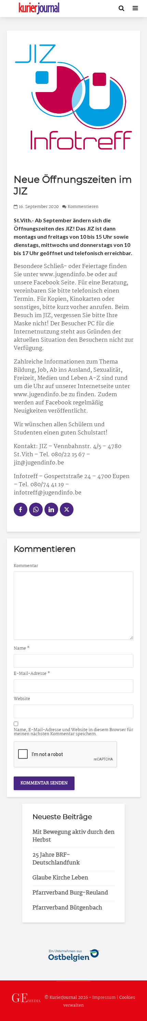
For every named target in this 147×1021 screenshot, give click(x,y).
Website (22, 699)
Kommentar (26, 566)
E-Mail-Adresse (32, 674)
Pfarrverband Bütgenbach (67, 908)
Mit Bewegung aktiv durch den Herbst (73, 836)
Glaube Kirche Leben (60, 878)
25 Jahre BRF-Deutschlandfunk (56, 859)
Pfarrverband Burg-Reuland (70, 893)
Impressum (104, 997)
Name (22, 649)
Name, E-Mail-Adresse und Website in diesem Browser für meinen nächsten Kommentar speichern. (73, 732)
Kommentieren (83, 206)
